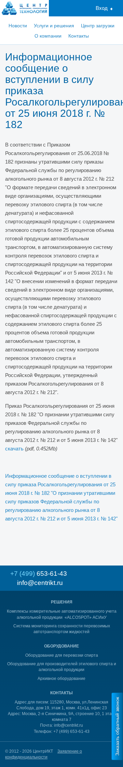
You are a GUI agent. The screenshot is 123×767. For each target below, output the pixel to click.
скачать (14, 448)
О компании (48, 36)
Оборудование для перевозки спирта (61, 655)
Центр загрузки (97, 25)
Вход (102, 8)
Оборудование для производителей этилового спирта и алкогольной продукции (61, 666)
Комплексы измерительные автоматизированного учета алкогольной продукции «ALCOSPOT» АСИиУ (62, 614)
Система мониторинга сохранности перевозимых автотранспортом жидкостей (61, 629)
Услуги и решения (54, 25)
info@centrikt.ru (40, 582)
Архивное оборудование (61, 678)
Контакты (78, 36)
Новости (18, 25)
